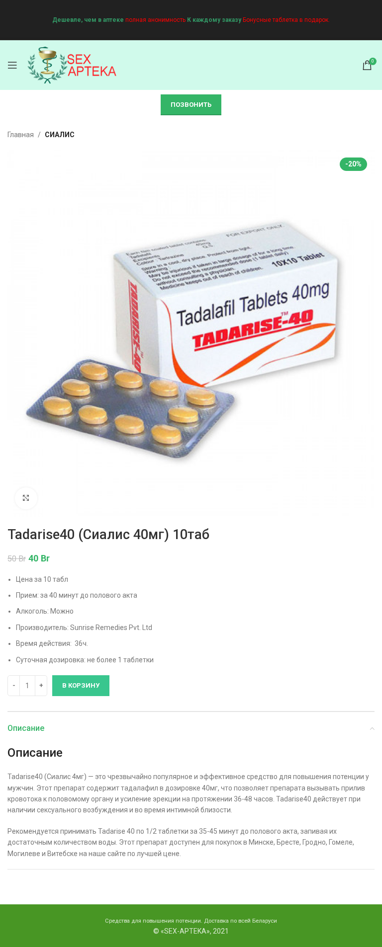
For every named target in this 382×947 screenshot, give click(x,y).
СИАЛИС (60, 135)
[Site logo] (71, 65)
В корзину (80, 685)
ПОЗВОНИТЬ (191, 104)
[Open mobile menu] (12, 65)
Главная (20, 135)
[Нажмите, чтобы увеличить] (26, 498)
